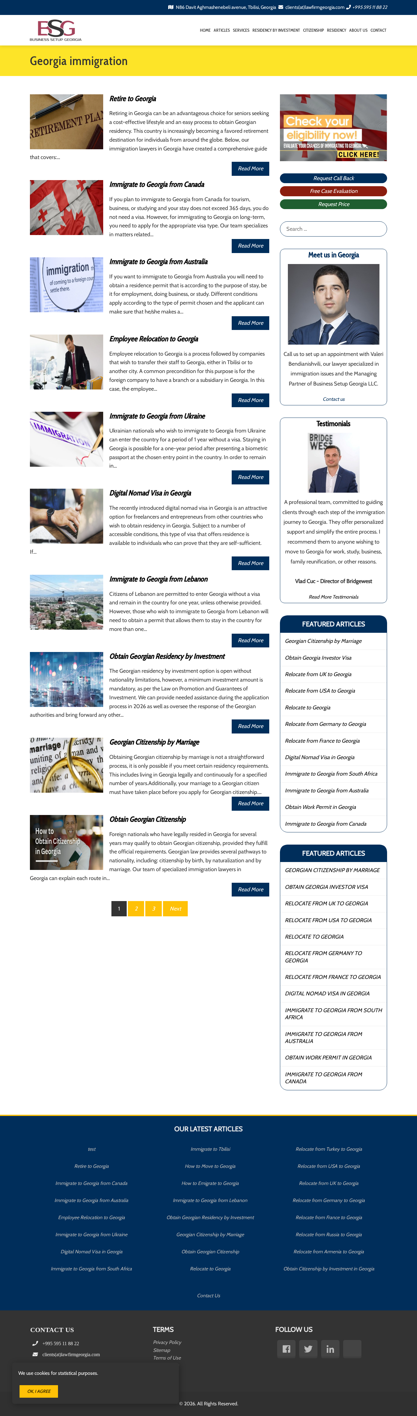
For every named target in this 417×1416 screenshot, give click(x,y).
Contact (378, 30)
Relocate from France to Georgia (322, 740)
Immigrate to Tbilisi (210, 1149)
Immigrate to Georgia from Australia (158, 261)
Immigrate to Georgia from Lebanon (158, 578)
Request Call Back (333, 178)
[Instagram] (352, 1349)
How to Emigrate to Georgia (210, 1183)
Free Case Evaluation (333, 191)
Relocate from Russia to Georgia (329, 1234)
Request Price (333, 204)
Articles (222, 30)
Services (241, 30)
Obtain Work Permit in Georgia (320, 807)
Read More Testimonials (333, 597)
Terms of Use (167, 1358)
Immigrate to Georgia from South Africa (331, 773)
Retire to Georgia (132, 98)
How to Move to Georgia (210, 1166)
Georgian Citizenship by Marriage (154, 741)
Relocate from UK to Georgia (318, 674)
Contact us (334, 399)
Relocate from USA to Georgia (320, 690)
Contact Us (208, 1295)
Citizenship (313, 30)
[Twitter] (308, 1349)
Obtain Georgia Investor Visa (318, 657)
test (91, 1149)
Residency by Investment (276, 30)
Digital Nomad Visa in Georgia (150, 492)
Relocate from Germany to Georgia (325, 724)
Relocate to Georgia (307, 707)
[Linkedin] (330, 1349)
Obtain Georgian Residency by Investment (166, 656)
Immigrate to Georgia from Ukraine (157, 415)
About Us (358, 30)
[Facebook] (286, 1349)
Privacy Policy (167, 1342)
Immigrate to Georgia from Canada (156, 184)
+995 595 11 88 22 (369, 7)
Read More (250, 168)
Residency (336, 30)
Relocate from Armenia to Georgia (328, 1252)
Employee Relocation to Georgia (153, 338)
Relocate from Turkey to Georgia (329, 1149)
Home (205, 30)
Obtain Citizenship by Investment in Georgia (328, 1269)
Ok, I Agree (38, 1391)
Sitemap (161, 1350)
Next (175, 908)
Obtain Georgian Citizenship (147, 819)
